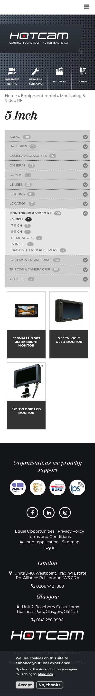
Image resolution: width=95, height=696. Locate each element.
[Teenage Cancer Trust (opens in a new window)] (57, 488)
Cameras (17, 165)
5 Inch (17, 219)
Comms (16, 175)
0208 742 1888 (50, 586)
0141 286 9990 (50, 620)
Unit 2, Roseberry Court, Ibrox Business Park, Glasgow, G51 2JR (48, 609)
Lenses (16, 184)
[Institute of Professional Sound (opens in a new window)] (77, 488)
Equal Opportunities (35, 531)
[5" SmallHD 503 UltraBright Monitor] (26, 324)
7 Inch (16, 225)
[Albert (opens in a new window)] (18, 488)
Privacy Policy (71, 531)
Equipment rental (38, 96)
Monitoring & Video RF (30, 213)
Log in (50, 547)
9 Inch (16, 231)
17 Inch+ (18, 244)
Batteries (18, 146)
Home (11, 96)
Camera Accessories (28, 156)
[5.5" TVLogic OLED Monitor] (68, 324)
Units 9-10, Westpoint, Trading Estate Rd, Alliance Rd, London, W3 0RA (50, 575)
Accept (25, 685)
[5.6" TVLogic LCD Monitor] (26, 395)
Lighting (17, 194)
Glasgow (48, 596)
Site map (70, 542)
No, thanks (49, 685)
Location (18, 203)
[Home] (29, 8)
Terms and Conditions (49, 536)
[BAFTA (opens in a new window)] (38, 488)
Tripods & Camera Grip (30, 269)
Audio (15, 137)
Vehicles (18, 279)
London (47, 563)
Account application (39, 542)
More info (45, 674)
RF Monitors (22, 238)
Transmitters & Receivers (34, 250)
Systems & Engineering (30, 260)
